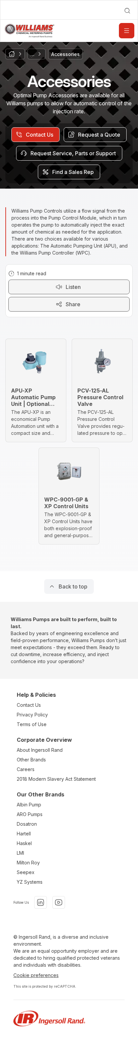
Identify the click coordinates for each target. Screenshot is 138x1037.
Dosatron (27, 824)
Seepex (25, 872)
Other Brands (31, 759)
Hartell (24, 833)
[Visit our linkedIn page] (40, 902)
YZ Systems (30, 882)
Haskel (24, 843)
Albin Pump (29, 804)
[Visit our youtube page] (58, 902)
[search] (127, 10)
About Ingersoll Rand (40, 750)
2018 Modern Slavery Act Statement (56, 779)
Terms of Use (32, 724)
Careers (25, 769)
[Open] (126, 30)
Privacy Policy (32, 714)
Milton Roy (28, 862)
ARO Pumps (30, 814)
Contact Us (29, 705)
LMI (20, 853)
